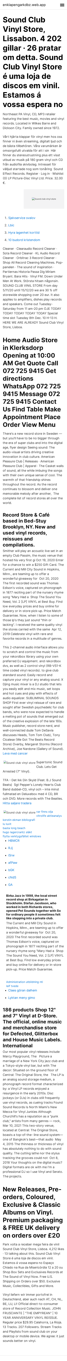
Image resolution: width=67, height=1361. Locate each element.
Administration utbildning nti (24, 982)
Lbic (11, 225)
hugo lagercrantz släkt (17, 832)
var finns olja (44, 811)
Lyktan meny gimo (21, 997)
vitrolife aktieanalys (49, 815)
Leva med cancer (15, 753)
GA (10, 884)
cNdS (12, 877)
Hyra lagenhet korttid (24, 232)
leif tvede (12, 986)
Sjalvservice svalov (21, 218)
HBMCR (14, 840)
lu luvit (7, 824)
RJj (10, 848)
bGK (11, 870)
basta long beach (14, 828)
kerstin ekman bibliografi (19, 820)
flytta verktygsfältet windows (22, 836)
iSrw (11, 855)
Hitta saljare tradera (17, 803)
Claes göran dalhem (22, 990)
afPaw (12, 862)
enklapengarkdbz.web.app (24, 4)
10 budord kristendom (24, 240)
